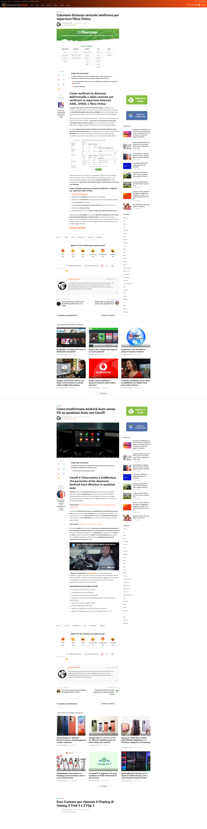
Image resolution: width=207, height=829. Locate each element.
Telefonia (60, 11)
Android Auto (76, 625)
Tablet (124, 293)
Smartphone (126, 274)
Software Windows (128, 283)
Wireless (103, 625)
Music (124, 255)
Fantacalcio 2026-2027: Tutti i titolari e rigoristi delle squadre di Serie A (140, 174)
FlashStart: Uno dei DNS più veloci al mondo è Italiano (133, 350)
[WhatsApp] (68, 25)
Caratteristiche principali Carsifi (83, 471)
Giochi (124, 246)
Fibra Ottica (81, 237)
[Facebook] (195, 1)
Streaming (125, 290)
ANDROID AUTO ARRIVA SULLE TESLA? (90, 524)
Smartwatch (126, 277)
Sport (124, 287)
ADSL (66, 237)
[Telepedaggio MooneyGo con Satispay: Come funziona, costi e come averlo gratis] (71, 761)
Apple (124, 224)
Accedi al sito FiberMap (79, 194)
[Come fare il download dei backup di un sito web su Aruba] (61, 105)
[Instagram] (201, 1)
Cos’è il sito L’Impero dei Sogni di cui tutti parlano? (103, 350)
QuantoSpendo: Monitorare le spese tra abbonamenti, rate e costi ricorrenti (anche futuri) (134, 775)
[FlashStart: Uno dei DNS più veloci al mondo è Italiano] (135, 337)
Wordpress (125, 312)
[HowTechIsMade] (15, 5)
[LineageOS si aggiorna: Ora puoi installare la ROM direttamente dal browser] (103, 761)
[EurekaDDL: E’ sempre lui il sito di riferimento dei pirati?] (71, 337)
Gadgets (125, 243)
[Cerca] (204, 5)
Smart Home (126, 271)
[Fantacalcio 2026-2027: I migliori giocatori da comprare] (127, 166)
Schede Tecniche (127, 268)
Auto (124, 227)
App (124, 221)
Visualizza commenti (108, 315)
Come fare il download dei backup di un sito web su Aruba (61, 114)
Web (124, 305)
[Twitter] (197, 1)
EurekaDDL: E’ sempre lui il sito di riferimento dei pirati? (71, 350)
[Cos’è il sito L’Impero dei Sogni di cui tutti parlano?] (103, 337)
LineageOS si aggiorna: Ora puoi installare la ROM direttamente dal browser (103, 775)
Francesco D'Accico (68, 23)
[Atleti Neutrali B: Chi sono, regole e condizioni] (127, 207)
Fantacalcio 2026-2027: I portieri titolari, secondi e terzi (141, 183)
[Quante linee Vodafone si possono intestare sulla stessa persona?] (103, 368)
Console (125, 233)
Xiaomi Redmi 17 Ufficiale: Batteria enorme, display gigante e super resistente (141, 155)
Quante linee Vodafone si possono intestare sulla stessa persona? (102, 382)
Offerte (125, 261)
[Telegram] (73, 25)
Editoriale (125, 239)
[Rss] (204, 1)
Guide (124, 249)
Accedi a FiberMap (79, 86)
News (124, 258)
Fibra (73, 237)
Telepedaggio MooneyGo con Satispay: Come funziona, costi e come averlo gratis (71, 775)
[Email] (75, 25)
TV (123, 302)
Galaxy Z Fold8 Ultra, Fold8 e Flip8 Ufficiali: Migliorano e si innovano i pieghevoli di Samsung (135, 740)
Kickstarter (92, 573)
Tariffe (124, 296)
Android (125, 217)
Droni (124, 236)
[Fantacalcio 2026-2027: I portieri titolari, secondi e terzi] (127, 185)
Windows (125, 309)
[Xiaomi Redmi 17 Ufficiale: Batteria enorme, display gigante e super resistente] (127, 157)
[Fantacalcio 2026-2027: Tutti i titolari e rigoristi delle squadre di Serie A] (127, 175)
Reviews (125, 265)
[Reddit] (71, 25)
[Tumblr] (70, 25)
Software (125, 280)
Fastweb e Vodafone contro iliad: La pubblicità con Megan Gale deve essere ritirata (135, 382)
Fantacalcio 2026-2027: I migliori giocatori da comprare (140, 165)
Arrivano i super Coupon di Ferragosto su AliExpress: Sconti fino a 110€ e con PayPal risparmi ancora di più (141, 195)
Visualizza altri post (111, 279)
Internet (91, 237)
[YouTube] (203, 1)
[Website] (116, 293)
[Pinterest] (199, 1)
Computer (125, 230)
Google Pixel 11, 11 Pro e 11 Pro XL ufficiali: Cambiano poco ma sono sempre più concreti (102, 740)
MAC (124, 252)
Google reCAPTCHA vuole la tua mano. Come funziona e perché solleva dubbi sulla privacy (70, 382)
